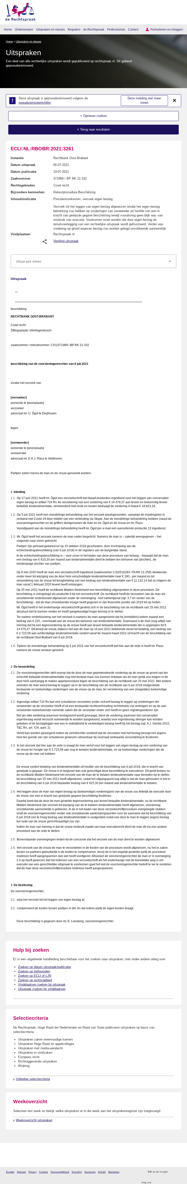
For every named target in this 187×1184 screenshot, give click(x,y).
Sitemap (21, 1172)
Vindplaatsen (20, 234)
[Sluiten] (174, 100)
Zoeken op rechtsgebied (35, 980)
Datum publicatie (23, 172)
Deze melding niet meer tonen (144, 100)
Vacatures (89, 1172)
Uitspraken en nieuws (50, 29)
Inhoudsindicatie (23, 199)
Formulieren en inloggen (166, 29)
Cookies (43, 1172)
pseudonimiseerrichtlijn (35, 102)
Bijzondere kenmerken (28, 192)
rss (172, 1171)
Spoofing (77, 1172)
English (10, 1172)
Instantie (17, 158)
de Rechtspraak (93, 29)
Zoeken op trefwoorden (34, 971)
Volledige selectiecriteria (33, 1079)
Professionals (116, 29)
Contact (133, 29)
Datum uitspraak (23, 165)
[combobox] (93, 261)
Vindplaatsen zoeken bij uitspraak (41, 984)
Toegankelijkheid (59, 1172)
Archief (102, 1172)
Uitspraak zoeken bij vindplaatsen (41, 989)
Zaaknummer (20, 178)
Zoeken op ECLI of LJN (34, 976)
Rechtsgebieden (23, 185)
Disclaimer (113, 1172)
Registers (74, 29)
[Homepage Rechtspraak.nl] (18, 11)
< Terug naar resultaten (93, 129)
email (178, 1171)
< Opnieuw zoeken (93, 116)
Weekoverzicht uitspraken (34, 1120)
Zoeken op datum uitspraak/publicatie (44, 967)
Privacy (32, 1172)
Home (8, 29)
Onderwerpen (24, 29)
